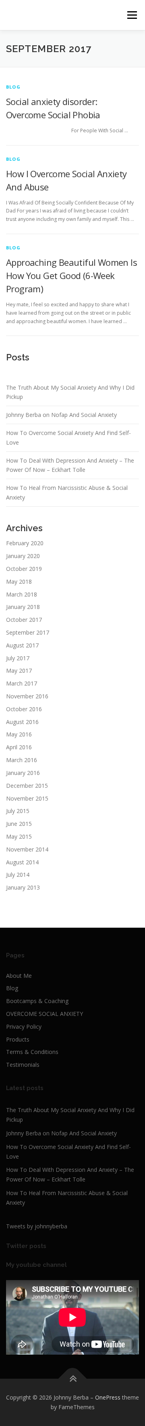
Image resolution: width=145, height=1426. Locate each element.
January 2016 (23, 773)
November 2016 (27, 696)
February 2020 (25, 543)
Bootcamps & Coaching (37, 1001)
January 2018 (23, 607)
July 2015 (17, 811)
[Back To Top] (72, 1379)
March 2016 (21, 760)
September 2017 (27, 632)
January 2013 (23, 887)
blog (13, 87)
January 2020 (23, 556)
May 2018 (19, 581)
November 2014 (27, 849)
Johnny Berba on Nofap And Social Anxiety (61, 415)
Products (17, 1039)
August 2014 (22, 862)
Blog (12, 988)
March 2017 (21, 683)
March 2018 (21, 594)
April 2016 (19, 747)
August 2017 (22, 645)
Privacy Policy (23, 1026)
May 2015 (19, 836)
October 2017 (24, 619)
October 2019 (24, 568)
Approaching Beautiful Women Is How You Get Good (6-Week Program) (71, 275)
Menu (131, 15)
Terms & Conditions (32, 1052)
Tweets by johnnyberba (36, 1226)
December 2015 (27, 785)
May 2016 (19, 734)
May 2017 (19, 670)
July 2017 (17, 658)
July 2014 (17, 874)
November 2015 (27, 798)
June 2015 (19, 823)
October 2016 (24, 709)
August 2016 (22, 722)
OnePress (107, 1397)
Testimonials (22, 1064)
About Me (19, 975)
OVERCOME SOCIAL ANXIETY (44, 1013)
